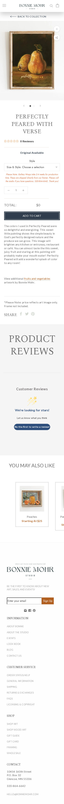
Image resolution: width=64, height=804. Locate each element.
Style (32, 161)
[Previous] (23, 106)
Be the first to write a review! (32, 427)
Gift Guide (13, 735)
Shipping (12, 686)
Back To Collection (32, 16)
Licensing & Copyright (21, 704)
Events (11, 638)
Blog (10, 649)
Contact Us (14, 655)
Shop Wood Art (16, 729)
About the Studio (18, 632)
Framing (12, 747)
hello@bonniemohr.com (22, 794)
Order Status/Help (18, 675)
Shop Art (12, 724)
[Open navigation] (4, 5)
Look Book (14, 644)
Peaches (32, 516)
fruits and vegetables (37, 278)
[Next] (40, 106)
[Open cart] (57, 5)
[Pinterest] (33, 314)
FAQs (10, 698)
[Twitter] (27, 314)
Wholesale (14, 753)
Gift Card (13, 741)
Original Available (32, 152)
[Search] (51, 5)
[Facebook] (21, 314)
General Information (20, 681)
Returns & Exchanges (20, 692)
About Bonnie (15, 626)
